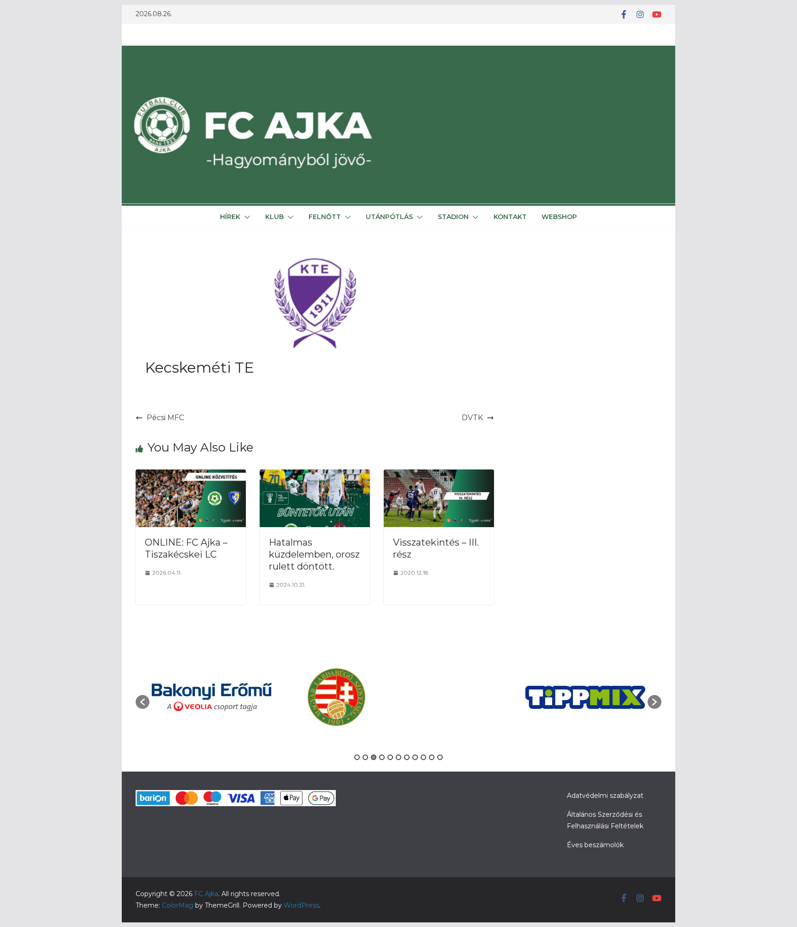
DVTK (472, 417)
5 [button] (390, 757)
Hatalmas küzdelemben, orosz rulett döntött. (314, 554)
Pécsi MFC (165, 417)
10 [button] (431, 757)
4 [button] (382, 757)
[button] (245, 217)
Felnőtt (325, 217)
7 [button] (407, 757)
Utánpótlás (389, 217)
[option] (212, 697)
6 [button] (398, 757)
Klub (274, 217)
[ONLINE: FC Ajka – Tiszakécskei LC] (191, 475)
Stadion (453, 217)
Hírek (230, 217)
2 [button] (365, 757)
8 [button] (415, 757)
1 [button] (357, 757)
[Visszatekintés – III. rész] (439, 475)
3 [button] (373, 757)
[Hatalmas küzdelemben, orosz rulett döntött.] (315, 475)
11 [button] (440, 757)
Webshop (559, 217)
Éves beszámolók (595, 845)
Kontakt (510, 217)
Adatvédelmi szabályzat (605, 795)
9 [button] (423, 757)
